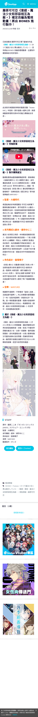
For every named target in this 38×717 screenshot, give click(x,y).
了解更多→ (15, 715)
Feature (16, 486)
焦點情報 (23, 492)
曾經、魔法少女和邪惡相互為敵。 (17, 45)
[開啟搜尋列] (23, 4)
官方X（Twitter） (25, 448)
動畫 (21, 489)
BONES (8, 486)
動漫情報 (8, 483)
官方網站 (9, 448)
